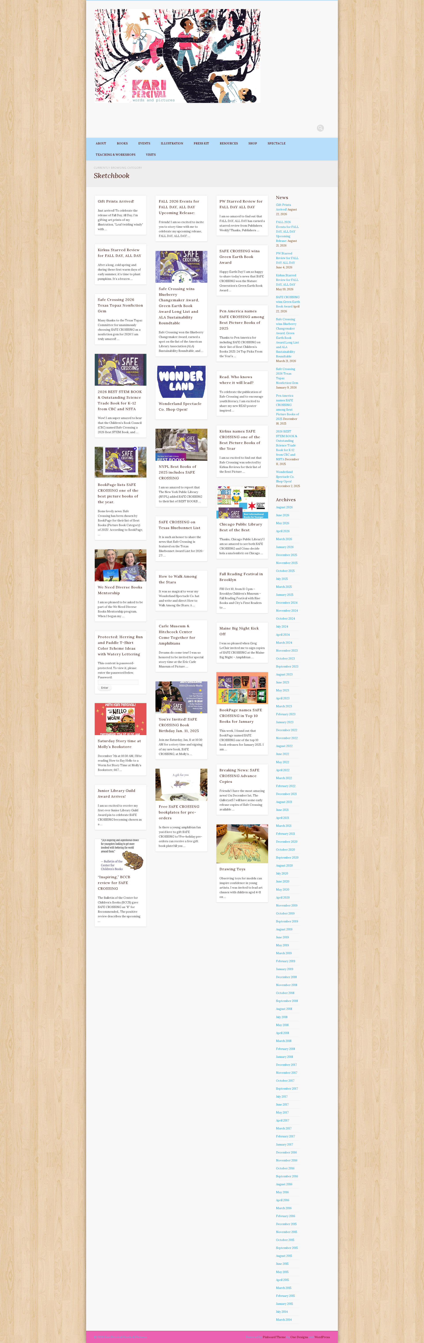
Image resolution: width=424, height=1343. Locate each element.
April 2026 (283, 531)
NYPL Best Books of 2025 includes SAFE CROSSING (177, 472)
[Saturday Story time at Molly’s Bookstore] (120, 719)
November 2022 (287, 738)
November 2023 (287, 651)
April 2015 (282, 1280)
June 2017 (282, 1104)
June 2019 (282, 937)
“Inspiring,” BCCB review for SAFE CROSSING (114, 883)
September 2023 (287, 666)
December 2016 (286, 1152)
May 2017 (282, 1112)
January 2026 (285, 547)
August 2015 (284, 1256)
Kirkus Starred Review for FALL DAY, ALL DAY (287, 279)
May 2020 (282, 890)
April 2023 (283, 698)
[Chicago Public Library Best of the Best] (242, 502)
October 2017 (285, 1081)
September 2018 (287, 1001)
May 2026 (282, 523)
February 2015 (285, 1296)
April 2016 (282, 1200)
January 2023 (284, 722)
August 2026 (284, 507)
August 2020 (284, 865)
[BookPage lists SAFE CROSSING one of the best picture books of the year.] (120, 463)
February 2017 (285, 1136)
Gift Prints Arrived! (116, 201)
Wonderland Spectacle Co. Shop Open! (285, 476)
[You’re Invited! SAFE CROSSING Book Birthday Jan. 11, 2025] (181, 697)
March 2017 (284, 1128)
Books (122, 143)
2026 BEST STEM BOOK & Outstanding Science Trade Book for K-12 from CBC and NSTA (286, 445)
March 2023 (284, 706)
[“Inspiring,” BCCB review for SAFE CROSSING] (120, 855)
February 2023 (285, 714)
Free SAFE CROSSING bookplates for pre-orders (179, 812)
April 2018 (282, 1033)
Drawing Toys (233, 869)
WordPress (322, 1337)
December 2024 (286, 603)
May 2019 (282, 945)
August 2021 (284, 802)
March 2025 (284, 587)
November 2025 (287, 563)
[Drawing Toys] (242, 843)
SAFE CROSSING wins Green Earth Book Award (240, 257)
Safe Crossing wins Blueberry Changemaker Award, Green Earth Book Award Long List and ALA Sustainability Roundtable (179, 305)
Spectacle (277, 143)
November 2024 (287, 611)
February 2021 (285, 834)
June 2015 (282, 1264)
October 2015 (285, 1240)
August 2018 (284, 1009)
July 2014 (282, 1312)
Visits (151, 155)
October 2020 (285, 850)
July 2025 (282, 579)
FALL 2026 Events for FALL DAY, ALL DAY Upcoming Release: (179, 207)
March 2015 (284, 1288)
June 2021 (282, 810)
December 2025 (286, 555)
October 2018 (285, 993)
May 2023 (282, 690)
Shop (252, 143)
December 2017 (286, 1065)
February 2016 (285, 1216)
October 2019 (285, 913)
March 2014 (284, 1320)
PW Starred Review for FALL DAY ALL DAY (287, 258)
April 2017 (282, 1120)
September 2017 (287, 1089)
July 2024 (282, 626)
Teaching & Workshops (115, 155)
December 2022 (286, 730)
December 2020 (286, 842)
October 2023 (285, 658)
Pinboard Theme (274, 1337)
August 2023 (284, 674)
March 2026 (284, 539)
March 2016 (284, 1208)
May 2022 (282, 762)
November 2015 (286, 1232)
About (101, 143)
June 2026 (282, 515)
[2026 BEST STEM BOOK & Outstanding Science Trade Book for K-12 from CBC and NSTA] (120, 370)
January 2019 (284, 969)
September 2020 (287, 857)
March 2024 (284, 643)
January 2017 (284, 1144)
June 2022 (282, 754)
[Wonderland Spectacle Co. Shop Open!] (181, 382)
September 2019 (287, 921)
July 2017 (282, 1096)
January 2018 (284, 1057)
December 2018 (286, 977)
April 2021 (282, 818)
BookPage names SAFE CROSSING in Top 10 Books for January (241, 716)
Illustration (172, 143)
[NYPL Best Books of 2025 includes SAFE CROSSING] (181, 445)
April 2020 (283, 897)
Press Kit (201, 143)
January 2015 (284, 1304)
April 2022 (283, 770)
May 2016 (282, 1192)
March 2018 (284, 1041)
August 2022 (284, 746)
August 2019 (284, 929)
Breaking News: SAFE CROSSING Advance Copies (239, 776)
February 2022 (285, 786)
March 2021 (284, 826)
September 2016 (287, 1176)
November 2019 (286, 905)
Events (144, 143)
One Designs (299, 1337)
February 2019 (285, 961)
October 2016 (285, 1168)
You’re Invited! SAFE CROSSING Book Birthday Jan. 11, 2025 (179, 725)
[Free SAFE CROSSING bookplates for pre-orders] (181, 785)
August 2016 (284, 1184)
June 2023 (282, 682)
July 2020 (282, 873)
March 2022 (284, 778)
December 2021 (286, 794)
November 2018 (286, 985)
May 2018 (282, 1025)
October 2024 (285, 618)
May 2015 (282, 1272)
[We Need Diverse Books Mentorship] (120, 565)
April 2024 (283, 635)
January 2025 (284, 595)
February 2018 (285, 1049)
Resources (229, 143)
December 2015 (286, 1224)
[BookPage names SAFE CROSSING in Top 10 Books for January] (242, 688)
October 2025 (285, 571)
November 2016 (286, 1160)
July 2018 (282, 1017)
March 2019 (284, 953)
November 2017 (286, 1073)
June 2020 (282, 881)
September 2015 (287, 1248)
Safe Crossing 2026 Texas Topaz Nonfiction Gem (120, 305)
